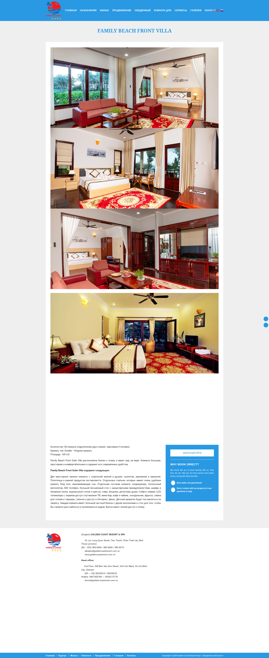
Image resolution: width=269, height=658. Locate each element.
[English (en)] (213, 10)
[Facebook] (266, 318)
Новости (86, 655)
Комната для (162, 10)
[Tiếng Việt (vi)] (217, 10)
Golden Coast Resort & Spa (189, 655)
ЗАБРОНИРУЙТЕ (192, 452)
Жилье (104, 10)
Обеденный (143, 10)
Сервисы (181, 10)
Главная (71, 10)
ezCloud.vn (218, 655)
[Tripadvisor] (266, 325)
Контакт (210, 10)
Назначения (88, 10)
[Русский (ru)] (221, 10)
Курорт (62, 655)
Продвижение (121, 10)
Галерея (195, 10)
